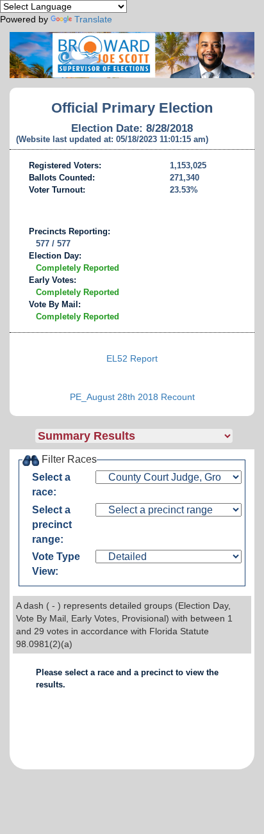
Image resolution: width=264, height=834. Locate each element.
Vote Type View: (56, 564)
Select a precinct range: (52, 524)
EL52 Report (132, 358)
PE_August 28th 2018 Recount (132, 397)
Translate (93, 19)
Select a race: (51, 484)
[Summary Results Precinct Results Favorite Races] (144, 436)
